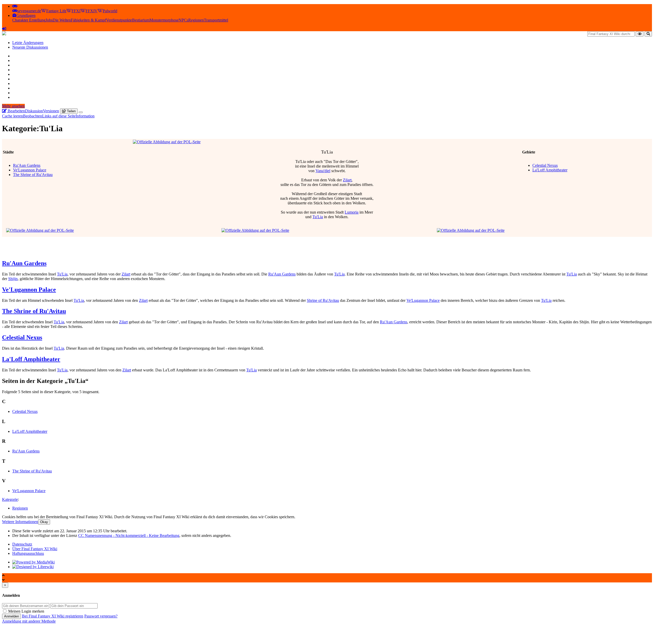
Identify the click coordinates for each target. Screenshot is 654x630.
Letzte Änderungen (27, 42)
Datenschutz (22, 544)
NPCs (183, 20)
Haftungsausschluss (28, 553)
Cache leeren (12, 116)
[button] (14, 6)
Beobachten (32, 116)
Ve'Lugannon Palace (29, 170)
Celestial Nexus (545, 165)
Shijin (13, 279)
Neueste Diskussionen (30, 47)
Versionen (51, 111)
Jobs (49, 20)
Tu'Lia (317, 217)
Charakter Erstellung (28, 20)
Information (85, 116)
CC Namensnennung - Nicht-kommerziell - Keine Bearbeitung (128, 535)
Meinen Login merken (26, 611)
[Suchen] (648, 34)
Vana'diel (323, 171)
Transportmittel (216, 20)
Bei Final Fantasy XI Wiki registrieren (52, 616)
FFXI (76, 11)
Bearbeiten (16, 111)
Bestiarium (140, 20)
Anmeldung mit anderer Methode (29, 621)
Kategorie (10, 499)
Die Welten (62, 20)
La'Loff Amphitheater (549, 170)
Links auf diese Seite (59, 116)
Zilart (347, 180)
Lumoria (351, 212)
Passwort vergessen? (101, 616)
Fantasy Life (56, 11)
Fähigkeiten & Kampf (88, 20)
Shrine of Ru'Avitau (323, 300)
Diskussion (34, 111)
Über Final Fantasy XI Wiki (34, 549)
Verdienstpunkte (119, 20)
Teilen (71, 111)
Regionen (196, 20)
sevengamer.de (29, 11)
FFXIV (92, 11)
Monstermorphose (164, 20)
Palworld (110, 11)
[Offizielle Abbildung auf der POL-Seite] (167, 142)
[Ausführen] (640, 34)
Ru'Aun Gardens (26, 165)
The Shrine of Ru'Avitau (33, 174)
